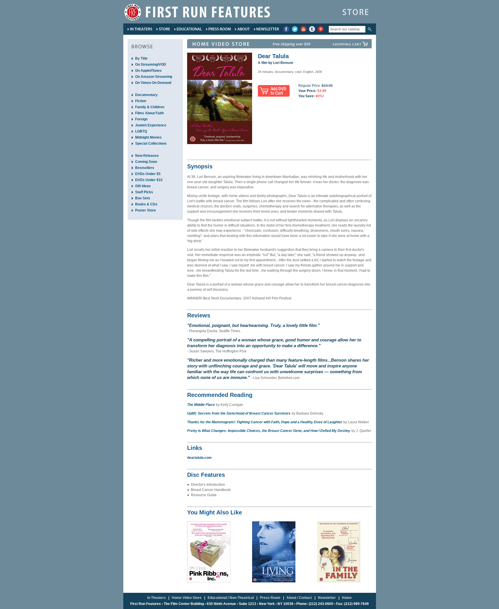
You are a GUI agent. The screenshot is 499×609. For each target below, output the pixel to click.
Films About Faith (149, 113)
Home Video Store (187, 598)
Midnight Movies (148, 137)
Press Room (270, 598)
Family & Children (149, 107)
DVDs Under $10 (149, 180)
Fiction (140, 101)
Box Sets (142, 198)
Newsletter (327, 598)
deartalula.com (199, 458)
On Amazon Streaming (153, 77)
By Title (141, 58)
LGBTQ (141, 131)
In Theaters (156, 598)
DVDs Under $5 (148, 174)
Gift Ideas (143, 186)
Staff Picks (144, 192)
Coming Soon (146, 162)
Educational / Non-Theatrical (231, 598)
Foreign (141, 119)
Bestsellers (144, 168)
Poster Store (145, 210)
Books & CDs (146, 204)
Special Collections (151, 143)
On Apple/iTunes (148, 71)
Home (347, 598)
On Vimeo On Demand (153, 83)
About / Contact (299, 598)
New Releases (147, 156)
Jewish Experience (150, 125)
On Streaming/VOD (150, 64)
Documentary (146, 95)
